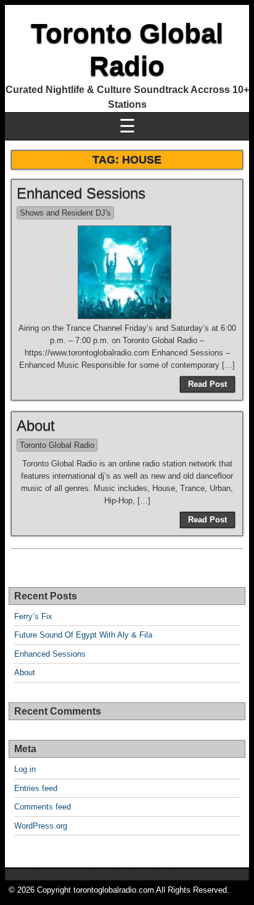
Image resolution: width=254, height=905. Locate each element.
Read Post (207, 384)
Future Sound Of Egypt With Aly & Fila (83, 634)
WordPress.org (40, 825)
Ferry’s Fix (33, 616)
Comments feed (42, 806)
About (36, 425)
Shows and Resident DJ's (65, 212)
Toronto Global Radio (57, 445)
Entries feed (35, 788)
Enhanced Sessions (81, 193)
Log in (25, 769)
